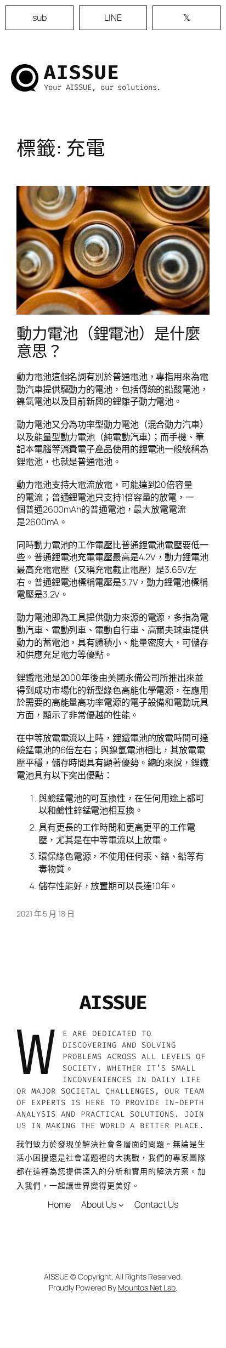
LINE (113, 18)
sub (39, 18)
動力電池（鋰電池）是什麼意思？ (108, 342)
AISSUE (82, 72)
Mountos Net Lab (147, 1287)
